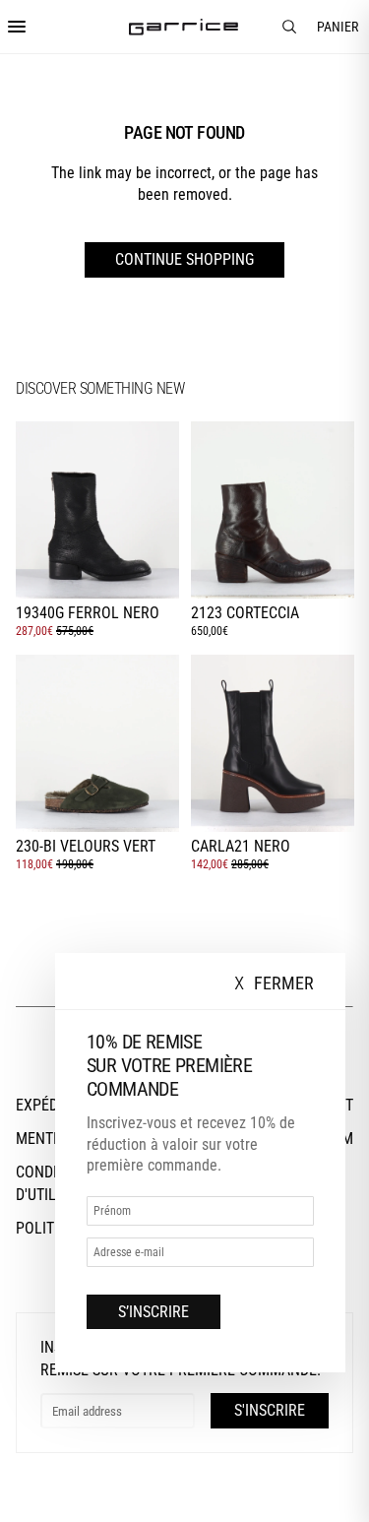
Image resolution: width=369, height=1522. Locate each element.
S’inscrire (153, 1311)
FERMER (274, 984)
